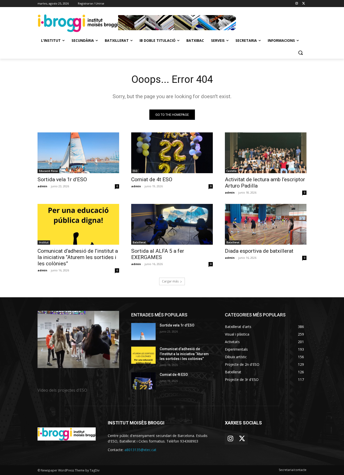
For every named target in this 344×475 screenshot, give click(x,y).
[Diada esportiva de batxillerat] (265, 224)
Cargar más (170, 281)
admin (42, 186)
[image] (78, 339)
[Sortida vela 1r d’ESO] (78, 152)
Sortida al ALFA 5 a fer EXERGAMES (157, 254)
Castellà (231, 171)
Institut (44, 242)
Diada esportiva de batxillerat (259, 251)
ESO (135, 171)
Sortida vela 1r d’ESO (62, 179)
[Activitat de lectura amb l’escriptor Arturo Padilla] (265, 152)
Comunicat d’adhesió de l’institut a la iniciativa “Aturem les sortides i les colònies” (78, 257)
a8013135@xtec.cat (140, 449)
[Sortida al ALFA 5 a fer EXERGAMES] (172, 224)
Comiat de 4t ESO (151, 179)
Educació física (48, 171)
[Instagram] (296, 4)
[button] (300, 53)
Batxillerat (139, 242)
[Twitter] (303, 4)
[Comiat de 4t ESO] (172, 152)
